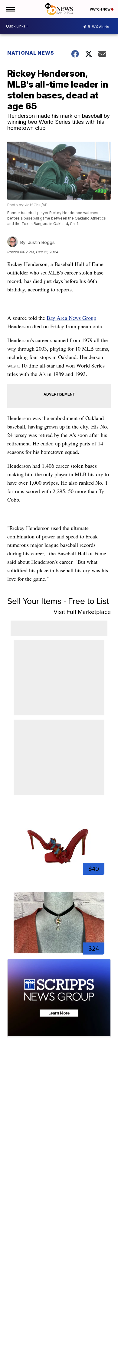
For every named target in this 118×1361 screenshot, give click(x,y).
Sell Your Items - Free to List (58, 601)
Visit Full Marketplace (82, 611)
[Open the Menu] (10, 9)
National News (30, 53)
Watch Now (100, 9)
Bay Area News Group (71, 317)
